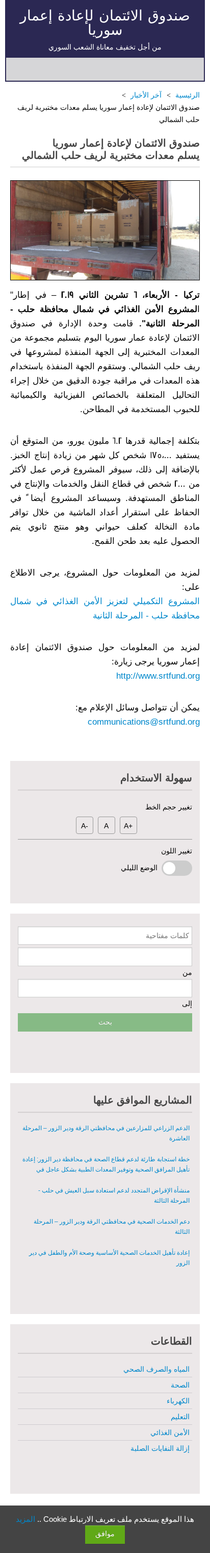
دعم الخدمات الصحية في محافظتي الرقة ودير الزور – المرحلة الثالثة (111, 1206)
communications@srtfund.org (144, 722)
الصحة (180, 1385)
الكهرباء (178, 1401)
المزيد (25, 1519)
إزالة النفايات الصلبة (159, 1448)
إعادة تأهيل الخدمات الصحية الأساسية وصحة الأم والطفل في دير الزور (109, 1237)
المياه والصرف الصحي (156, 1369)
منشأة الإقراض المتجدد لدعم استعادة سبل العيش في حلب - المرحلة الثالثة (113, 1175)
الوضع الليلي (141, 868)
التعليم (180, 1417)
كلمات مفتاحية (167, 935)
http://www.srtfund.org (158, 676)
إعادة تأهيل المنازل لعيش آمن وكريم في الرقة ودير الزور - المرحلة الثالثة (105, 1268)
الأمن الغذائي (169, 1432)
